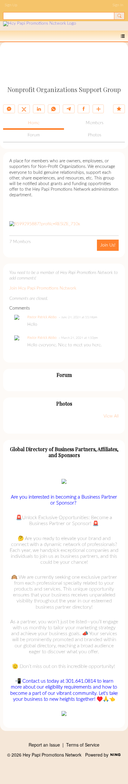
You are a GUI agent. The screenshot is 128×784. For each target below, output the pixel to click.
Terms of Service (82, 745)
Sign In (117, 5)
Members (94, 123)
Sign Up (11, 5)
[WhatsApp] (54, 109)
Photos (94, 135)
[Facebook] (83, 109)
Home (33, 123)
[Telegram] (69, 109)
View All (111, 416)
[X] (24, 109)
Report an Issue (44, 745)
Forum (34, 135)
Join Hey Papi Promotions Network (42, 288)
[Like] (119, 109)
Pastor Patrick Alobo (42, 317)
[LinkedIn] (39, 109)
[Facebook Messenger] (9, 109)
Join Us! (107, 245)
